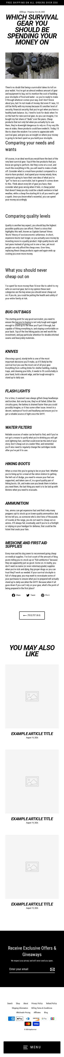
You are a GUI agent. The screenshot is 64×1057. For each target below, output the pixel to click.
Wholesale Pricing (23, 1012)
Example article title (32, 733)
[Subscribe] (52, 969)
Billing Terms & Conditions (41, 1008)
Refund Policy (51, 1003)
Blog (46, 1012)
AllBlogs (22, 12)
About (25, 1003)
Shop (18, 1003)
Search (9, 1003)
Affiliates (37, 1012)
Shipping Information (20, 1008)
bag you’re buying (23, 322)
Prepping (31, 12)
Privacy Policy (37, 1003)
